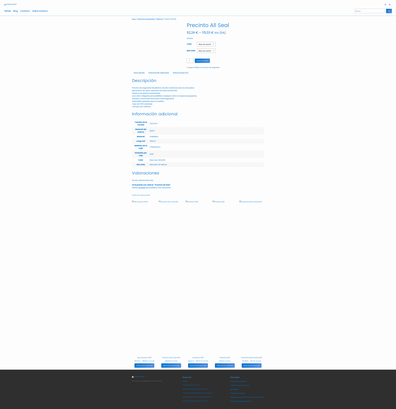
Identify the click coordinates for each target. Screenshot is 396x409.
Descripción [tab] (139, 73)
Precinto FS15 (198, 358)
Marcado (191, 50)
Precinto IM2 (225, 358)
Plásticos (159, 19)
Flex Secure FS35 (144, 358)
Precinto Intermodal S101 (251, 358)
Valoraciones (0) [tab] (180, 73)
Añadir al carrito (202, 61)
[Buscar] (389, 11)
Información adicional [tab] (158, 73)
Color (189, 44)
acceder (141, 187)
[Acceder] (385, 4)
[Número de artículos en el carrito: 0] (390, 4)
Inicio (134, 19)
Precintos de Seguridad (146, 19)
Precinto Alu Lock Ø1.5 (171, 358)
